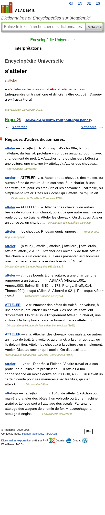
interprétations (28, 48)
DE (89, 3)
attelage (11, 393)
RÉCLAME (51, 433)
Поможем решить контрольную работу (58, 120)
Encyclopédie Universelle (52, 40)
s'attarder (19, 127)
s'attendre (88, 127)
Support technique (32, 433)
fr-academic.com (18, 7)
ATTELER (13, 305)
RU (71, 3)
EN (80, 3)
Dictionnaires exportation (16, 440)
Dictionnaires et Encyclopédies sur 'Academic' (45, 18)
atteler (10, 148)
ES (98, 3)
